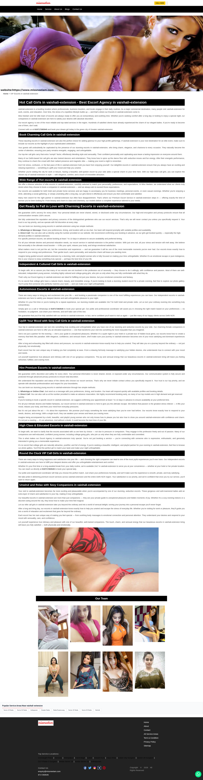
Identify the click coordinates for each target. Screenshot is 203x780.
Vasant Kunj (99, 758)
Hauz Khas (111, 758)
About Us (58, 9)
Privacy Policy (150, 742)
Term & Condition (151, 738)
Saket (89, 758)
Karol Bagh (80, 758)
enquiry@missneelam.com (49, 771)
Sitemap (147, 746)
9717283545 (43, 775)
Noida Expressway (59, 710)
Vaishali (97, 710)
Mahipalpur (68, 758)
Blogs (67, 9)
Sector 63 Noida (87, 710)
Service (48, 9)
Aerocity (58, 758)
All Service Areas (151, 734)
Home (39, 9)
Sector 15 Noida (73, 710)
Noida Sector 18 (66, 761)
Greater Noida (45, 710)
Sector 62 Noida (22, 710)
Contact (147, 730)
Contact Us (77, 9)
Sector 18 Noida (8, 710)
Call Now (160, 3)
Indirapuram (34, 710)
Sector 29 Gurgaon (145, 758)
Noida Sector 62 (82, 761)
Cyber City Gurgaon (126, 758)
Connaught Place (45, 758)
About (146, 726)
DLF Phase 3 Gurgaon (47, 761)
